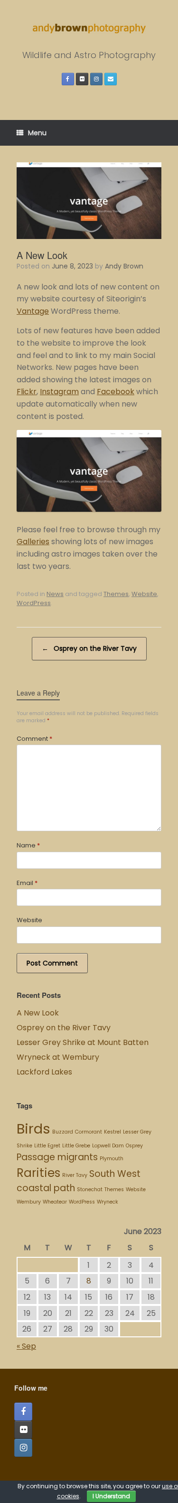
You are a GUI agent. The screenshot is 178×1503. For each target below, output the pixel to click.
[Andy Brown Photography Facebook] (68, 79)
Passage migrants (57, 1157)
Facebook (115, 391)
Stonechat (90, 1189)
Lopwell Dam (108, 1145)
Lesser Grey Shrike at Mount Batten (83, 1042)
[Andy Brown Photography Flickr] (82, 79)
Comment (34, 738)
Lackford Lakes (44, 1071)
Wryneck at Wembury (59, 1057)
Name (28, 845)
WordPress (34, 602)
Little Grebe (76, 1145)
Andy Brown (124, 266)
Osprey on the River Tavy (89, 648)
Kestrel (112, 1131)
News (55, 593)
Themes (116, 593)
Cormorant (88, 1131)
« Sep (26, 1346)
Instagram (59, 391)
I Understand (111, 1496)
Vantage (33, 311)
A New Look (38, 1012)
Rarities (38, 1173)
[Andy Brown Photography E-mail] (110, 79)
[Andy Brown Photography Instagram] (96, 79)
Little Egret (47, 1145)
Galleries (33, 541)
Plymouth (111, 1158)
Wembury (29, 1201)
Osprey (134, 1145)
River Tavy (74, 1175)
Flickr (27, 391)
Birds (33, 1128)
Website (144, 593)
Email (27, 882)
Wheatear (55, 1201)
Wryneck (107, 1201)
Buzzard (62, 1131)
